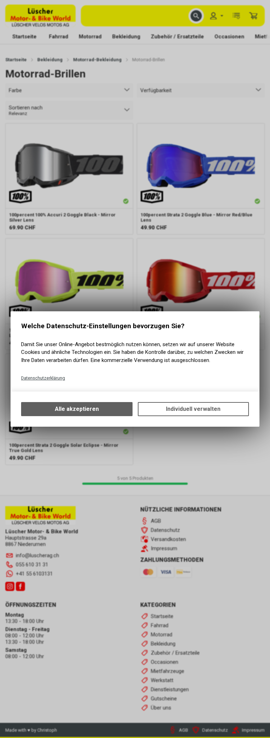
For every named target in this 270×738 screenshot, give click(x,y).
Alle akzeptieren (77, 409)
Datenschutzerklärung (43, 378)
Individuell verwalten (193, 409)
